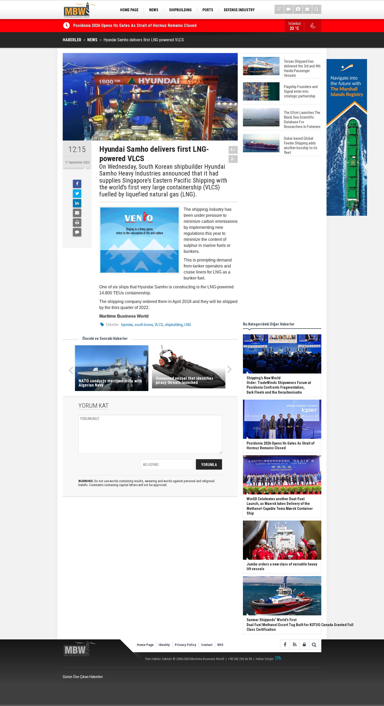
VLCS (159, 324)
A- (233, 158)
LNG (187, 324)
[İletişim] (307, 9)
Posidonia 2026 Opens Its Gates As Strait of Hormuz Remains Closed (135, 25)
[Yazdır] (77, 222)
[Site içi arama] (316, 9)
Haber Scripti (265, 659)
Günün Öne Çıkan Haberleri (83, 676)
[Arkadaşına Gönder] (77, 213)
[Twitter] (77, 193)
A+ (233, 149)
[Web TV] (288, 9)
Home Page (145, 645)
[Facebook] (77, 184)
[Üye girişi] (304, 644)
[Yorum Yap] (77, 232)
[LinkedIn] (77, 203)
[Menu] (279, 9)
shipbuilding (174, 324)
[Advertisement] (282, 239)
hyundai (127, 324)
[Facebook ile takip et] (285, 644)
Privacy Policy (185, 645)
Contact (206, 645)
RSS (220, 645)
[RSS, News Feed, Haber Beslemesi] (294, 644)
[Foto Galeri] (297, 9)
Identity (164, 645)
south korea (144, 324)
